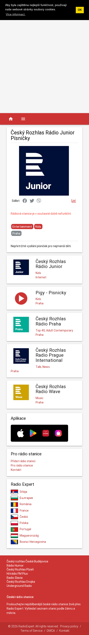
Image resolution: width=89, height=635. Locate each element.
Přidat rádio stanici (23, 461)
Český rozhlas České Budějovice (27, 561)
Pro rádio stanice (22, 465)
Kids (38, 226)
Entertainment (22, 226)
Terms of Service (31, 631)
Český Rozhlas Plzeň (20, 569)
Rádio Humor (15, 565)
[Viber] (39, 201)
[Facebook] (25, 201)
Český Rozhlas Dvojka (21, 582)
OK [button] (80, 9)
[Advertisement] (44, 66)
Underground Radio (19, 586)
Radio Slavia (15, 578)
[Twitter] (32, 201)
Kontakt (16, 470)
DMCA (51, 631)
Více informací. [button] (15, 14)
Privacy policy (69, 626)
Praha (16, 233)
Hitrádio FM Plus (17, 573)
